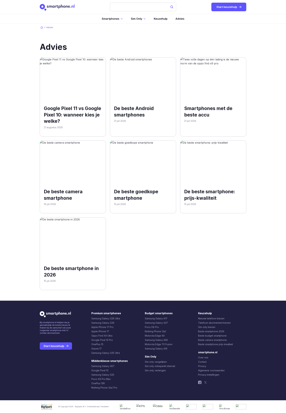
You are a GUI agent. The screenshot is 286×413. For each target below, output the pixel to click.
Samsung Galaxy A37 (156, 322)
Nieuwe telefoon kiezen (211, 318)
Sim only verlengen (155, 370)
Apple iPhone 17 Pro (102, 327)
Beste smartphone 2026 (211, 331)
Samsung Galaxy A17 (156, 318)
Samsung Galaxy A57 (102, 366)
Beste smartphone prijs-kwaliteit (215, 344)
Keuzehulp (160, 18)
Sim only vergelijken (156, 361)
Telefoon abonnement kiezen (214, 322)
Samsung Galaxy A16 (156, 348)
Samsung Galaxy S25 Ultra (105, 352)
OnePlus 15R (98, 383)
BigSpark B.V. (80, 407)
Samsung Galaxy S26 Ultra (105, 318)
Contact (202, 361)
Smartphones (110, 18)
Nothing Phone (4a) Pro (104, 387)
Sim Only (136, 18)
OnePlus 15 (97, 344)
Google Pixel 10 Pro (102, 340)
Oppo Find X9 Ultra (101, 335)
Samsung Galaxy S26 (102, 322)
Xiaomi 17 (96, 348)
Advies (179, 18)
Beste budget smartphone (212, 335)
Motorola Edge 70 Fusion (158, 344)
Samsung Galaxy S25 (102, 374)
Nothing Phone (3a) (155, 331)
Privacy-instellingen (208, 374)
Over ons (203, 357)
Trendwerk (104, 407)
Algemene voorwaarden (211, 370)
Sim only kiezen (206, 327)
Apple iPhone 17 (100, 331)
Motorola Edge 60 (155, 335)
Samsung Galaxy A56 (156, 340)
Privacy (202, 366)
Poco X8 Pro (152, 327)
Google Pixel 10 (99, 370)
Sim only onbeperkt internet (160, 366)
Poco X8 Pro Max (101, 379)
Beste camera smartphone (212, 340)
